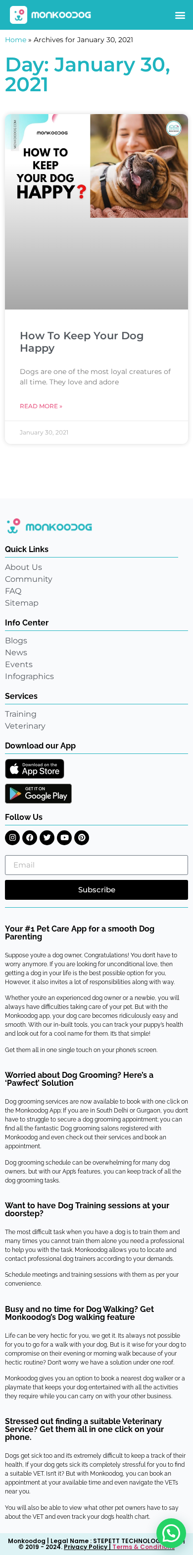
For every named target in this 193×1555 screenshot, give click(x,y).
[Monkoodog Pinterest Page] (81, 837)
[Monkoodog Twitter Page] (47, 837)
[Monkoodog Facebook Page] (29, 837)
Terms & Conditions (143, 1547)
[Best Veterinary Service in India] (51, 15)
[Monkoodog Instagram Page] (12, 837)
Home (15, 40)
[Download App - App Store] (34, 769)
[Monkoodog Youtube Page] (64, 837)
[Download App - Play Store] (38, 794)
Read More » (41, 406)
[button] (180, 15)
